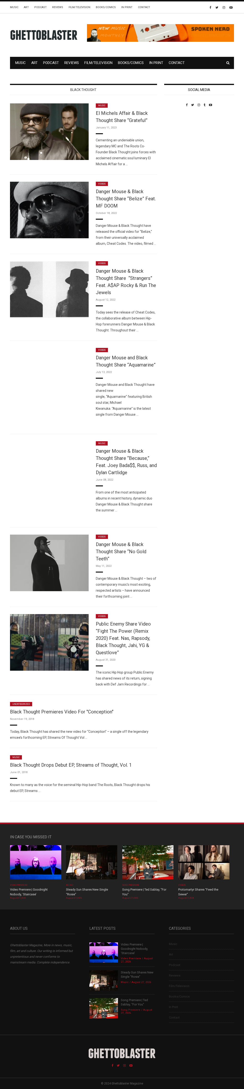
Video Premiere (18, 885)
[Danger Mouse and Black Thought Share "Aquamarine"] (49, 387)
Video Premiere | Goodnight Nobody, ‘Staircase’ (134, 949)
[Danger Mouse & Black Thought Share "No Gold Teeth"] (49, 562)
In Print (126, 7)
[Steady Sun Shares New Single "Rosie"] (91, 864)
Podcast (40, 7)
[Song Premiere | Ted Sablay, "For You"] (147, 864)
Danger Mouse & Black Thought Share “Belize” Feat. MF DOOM (126, 199)
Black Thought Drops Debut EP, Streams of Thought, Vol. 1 (71, 765)
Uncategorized (21, 704)
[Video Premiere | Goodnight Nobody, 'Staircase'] (35, 864)
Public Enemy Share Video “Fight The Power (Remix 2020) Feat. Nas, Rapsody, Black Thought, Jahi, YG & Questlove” (123, 638)
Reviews (57, 7)
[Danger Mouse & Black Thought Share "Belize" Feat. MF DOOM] (49, 210)
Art (26, 7)
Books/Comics (106, 7)
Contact (144, 7)
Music (14, 7)
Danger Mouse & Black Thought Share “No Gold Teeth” (121, 552)
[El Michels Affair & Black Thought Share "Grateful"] (49, 131)
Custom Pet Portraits (178, 139)
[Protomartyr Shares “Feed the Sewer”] (203, 864)
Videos (102, 184)
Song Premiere (130, 885)
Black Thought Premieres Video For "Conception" (61, 712)
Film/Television (79, 7)
